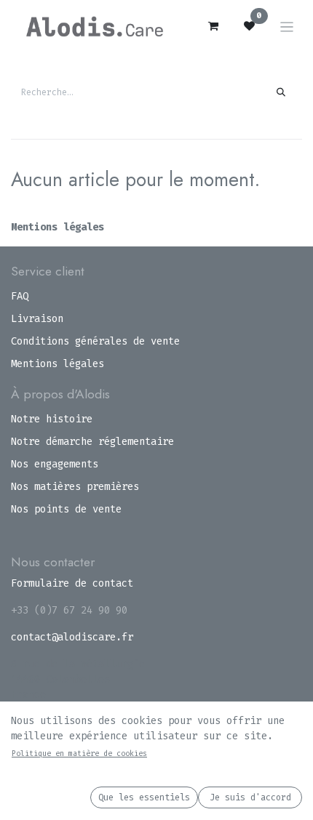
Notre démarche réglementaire (92, 442)
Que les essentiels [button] (144, 797)
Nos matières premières (75, 487)
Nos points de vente (66, 509)
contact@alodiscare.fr (72, 637)
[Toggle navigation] (287, 26)
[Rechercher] (281, 92)
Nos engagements (54, 464)
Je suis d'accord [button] (250, 797)
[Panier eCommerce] (213, 26)
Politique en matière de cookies (79, 753)
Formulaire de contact (72, 583)
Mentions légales (57, 227)
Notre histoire (51, 419)
